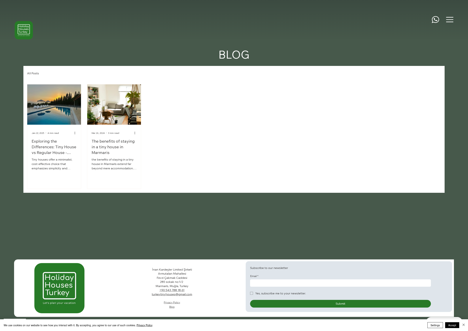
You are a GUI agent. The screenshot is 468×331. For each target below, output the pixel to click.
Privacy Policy (172, 302)
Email (254, 276)
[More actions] (76, 133)
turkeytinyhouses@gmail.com (172, 294)
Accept (452, 325)
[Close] (463, 325)
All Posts (33, 73)
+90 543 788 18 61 (171, 290)
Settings (435, 325)
